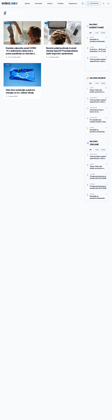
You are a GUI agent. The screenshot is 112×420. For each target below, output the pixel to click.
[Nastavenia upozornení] (103, 3)
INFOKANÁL (94, 3)
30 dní (103, 33)
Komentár (38, 3)
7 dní (96, 33)
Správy (27, 3)
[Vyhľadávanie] (83, 3)
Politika (60, 3)
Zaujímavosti (73, 3)
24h (90, 33)
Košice (49, 3)
